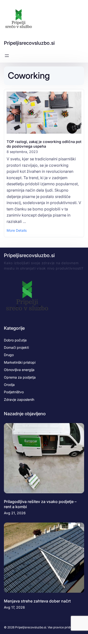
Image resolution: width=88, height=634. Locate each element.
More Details (17, 230)
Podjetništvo (14, 392)
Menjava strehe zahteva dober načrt (37, 601)
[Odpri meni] (7, 56)
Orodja (9, 385)
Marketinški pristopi (19, 362)
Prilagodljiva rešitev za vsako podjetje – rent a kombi (40, 504)
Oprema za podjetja (20, 377)
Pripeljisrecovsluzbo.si (29, 43)
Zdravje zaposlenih (19, 399)
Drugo (9, 355)
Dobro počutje (15, 340)
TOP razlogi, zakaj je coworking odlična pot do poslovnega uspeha (44, 144)
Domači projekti (16, 347)
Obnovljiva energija (19, 370)
